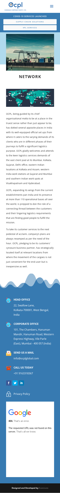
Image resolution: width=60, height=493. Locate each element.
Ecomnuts (43, 488)
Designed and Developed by (25, 488)
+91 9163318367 (23, 373)
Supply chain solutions (30, 22)
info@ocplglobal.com (26, 358)
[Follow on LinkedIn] (21, 383)
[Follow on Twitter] (15, 383)
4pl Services (30, 28)
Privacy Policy (22, 394)
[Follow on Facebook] (8, 383)
